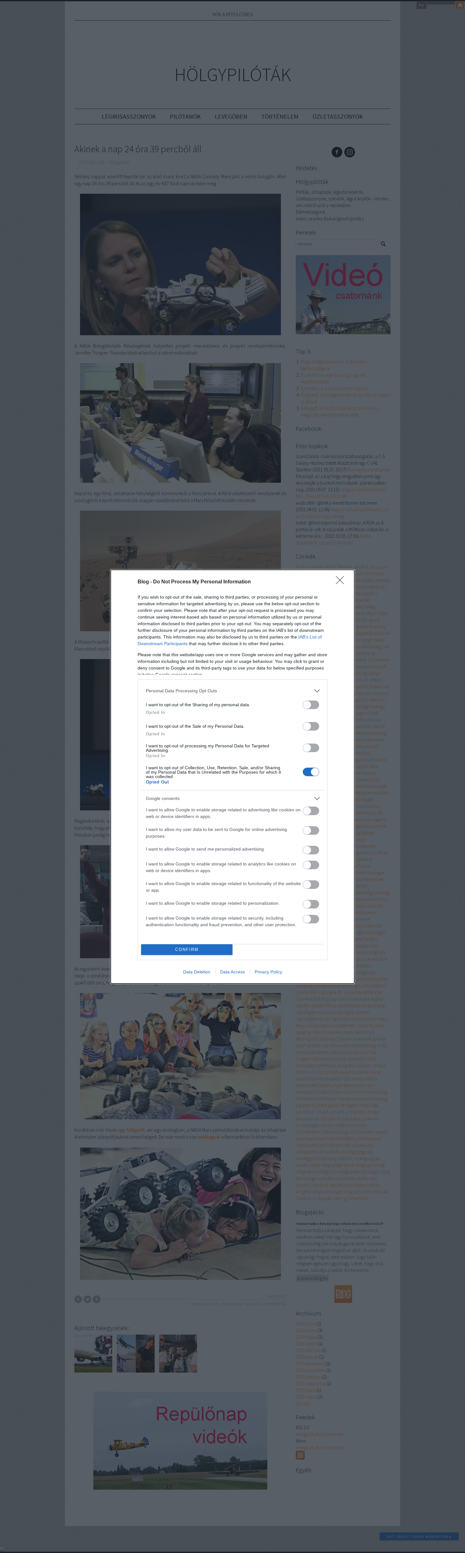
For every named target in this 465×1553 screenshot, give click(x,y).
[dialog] (232, 777)
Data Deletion (196, 971)
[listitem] (232, 691)
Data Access (232, 971)
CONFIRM (187, 949)
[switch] (311, 705)
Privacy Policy (268, 971)
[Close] (342, 582)
